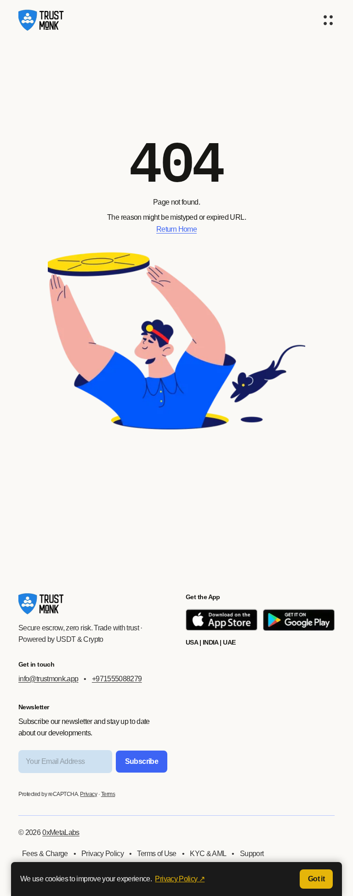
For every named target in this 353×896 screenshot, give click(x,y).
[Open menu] (328, 20)
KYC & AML (208, 853)
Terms (108, 794)
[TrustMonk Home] (41, 20)
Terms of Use (156, 853)
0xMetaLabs (61, 832)
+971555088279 (117, 679)
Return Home (176, 229)
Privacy (88, 794)
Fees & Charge (45, 853)
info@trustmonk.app (48, 679)
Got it (316, 879)
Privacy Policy (102, 853)
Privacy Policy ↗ (180, 879)
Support (252, 853)
